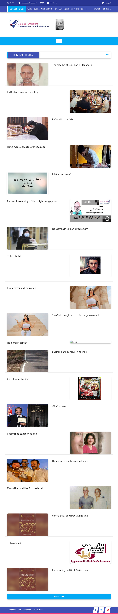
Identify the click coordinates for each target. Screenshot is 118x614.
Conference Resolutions (20, 610)
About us (38, 610)
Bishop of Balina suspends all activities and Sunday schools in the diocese (60, 9)
